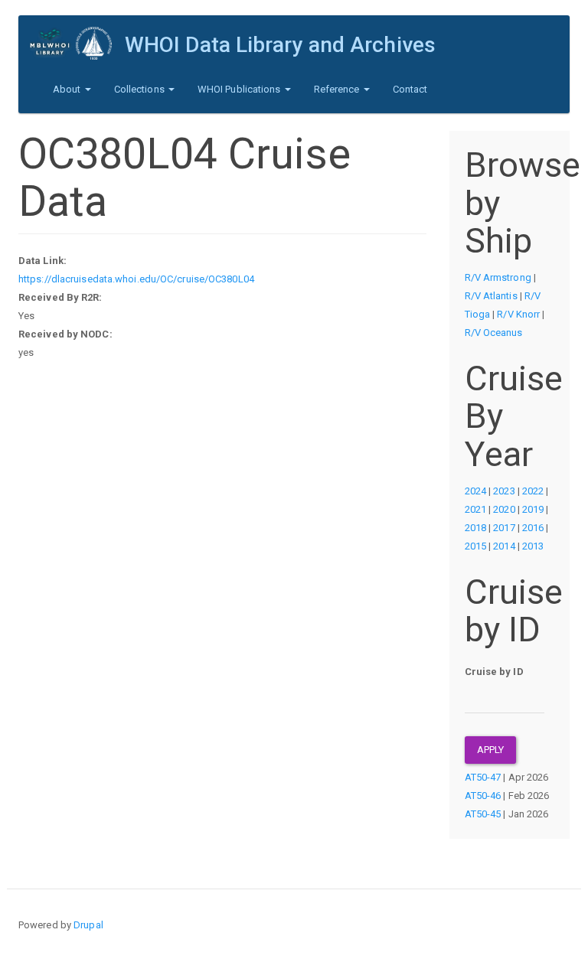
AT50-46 (483, 795)
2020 (503, 509)
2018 (475, 527)
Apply (491, 749)
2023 (503, 491)
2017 (503, 527)
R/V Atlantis (491, 296)
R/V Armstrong (498, 277)
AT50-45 (483, 814)
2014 (503, 546)
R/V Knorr (518, 314)
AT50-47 (483, 777)
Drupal (88, 925)
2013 (533, 546)
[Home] (77, 43)
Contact (410, 89)
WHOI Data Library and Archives (280, 44)
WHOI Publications (240, 89)
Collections (140, 89)
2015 (475, 546)
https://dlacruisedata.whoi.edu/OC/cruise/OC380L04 (136, 279)
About (68, 89)
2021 (475, 509)
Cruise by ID (494, 671)
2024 (475, 491)
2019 (533, 509)
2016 (533, 527)
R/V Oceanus (494, 332)
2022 (533, 491)
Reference (338, 89)
